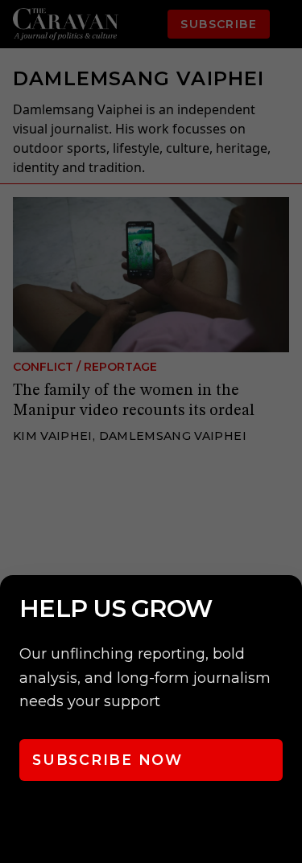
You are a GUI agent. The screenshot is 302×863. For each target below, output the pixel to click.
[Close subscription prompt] (286, 609)
